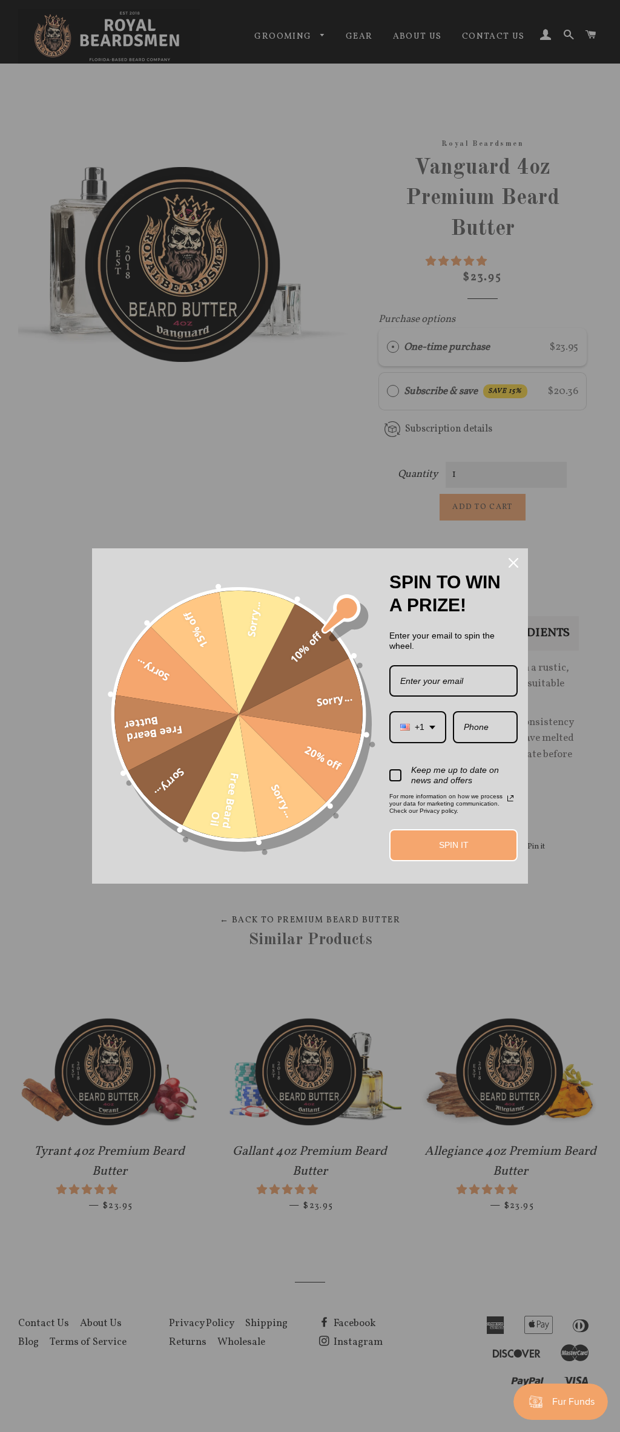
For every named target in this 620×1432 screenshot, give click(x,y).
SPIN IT (454, 845)
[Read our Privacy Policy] (510, 798)
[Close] (513, 562)
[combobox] (417, 727)
